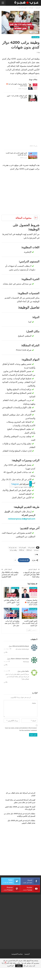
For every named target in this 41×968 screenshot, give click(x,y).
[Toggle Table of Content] (34, 217)
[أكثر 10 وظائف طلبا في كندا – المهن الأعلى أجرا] (32, 98)
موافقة (19, 966)
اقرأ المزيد (10, 966)
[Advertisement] (20, 122)
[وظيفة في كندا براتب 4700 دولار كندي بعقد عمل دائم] (11, 613)
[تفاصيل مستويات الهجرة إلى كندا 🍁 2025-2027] (32, 86)
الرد (5, 652)
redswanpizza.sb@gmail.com (21, 518)
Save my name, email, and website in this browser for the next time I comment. (21, 729)
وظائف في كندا (13, 550)
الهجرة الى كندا (22, 547)
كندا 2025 (21, 550)
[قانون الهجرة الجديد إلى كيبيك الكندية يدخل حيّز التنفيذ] (32, 155)
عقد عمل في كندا (13, 547)
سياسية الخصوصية (17, 954)
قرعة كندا (36, 550)
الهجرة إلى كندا (35, 37)
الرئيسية (27, 954)
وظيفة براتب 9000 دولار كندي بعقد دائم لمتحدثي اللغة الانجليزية (10, 574)
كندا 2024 (29, 550)
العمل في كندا (31, 547)
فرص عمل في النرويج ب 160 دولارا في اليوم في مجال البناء (31, 574)
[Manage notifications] (5, 962)
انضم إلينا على (20, 484)
